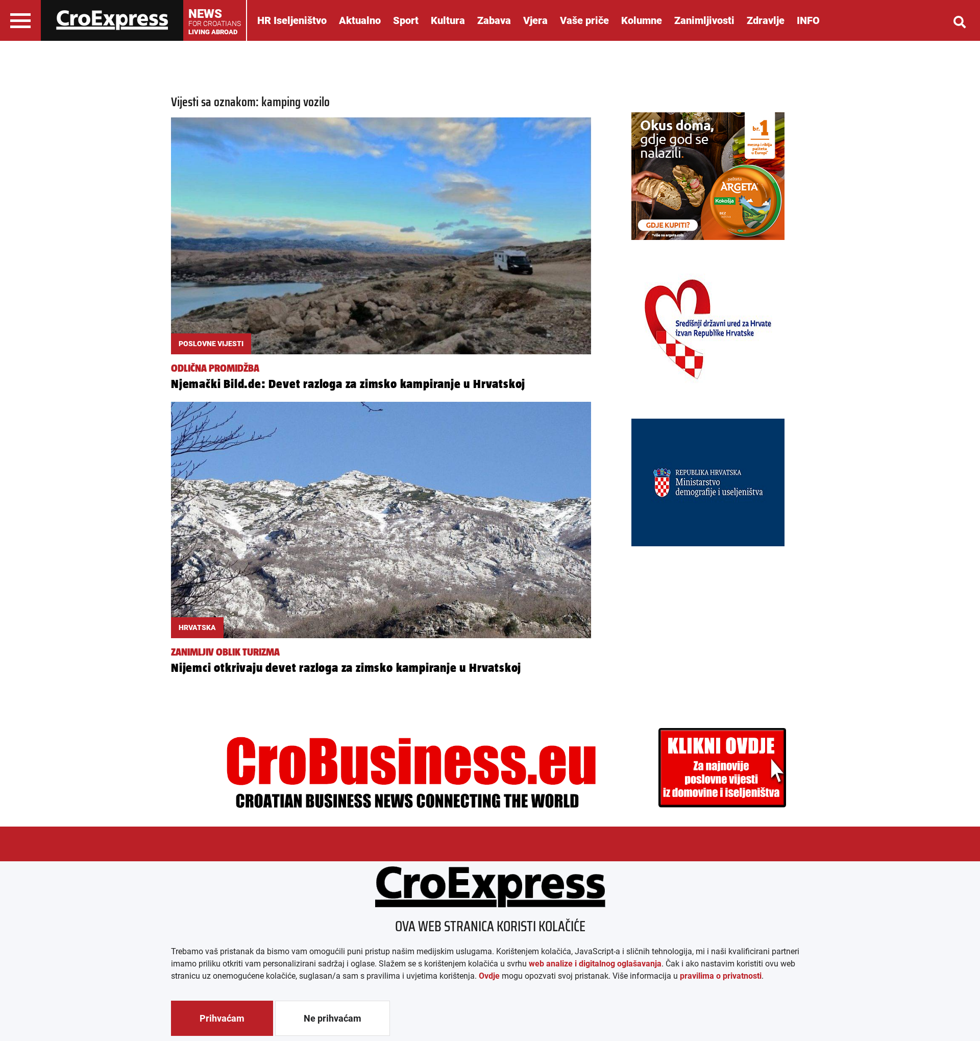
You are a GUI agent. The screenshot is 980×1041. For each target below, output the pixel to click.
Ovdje (489, 976)
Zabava (494, 20)
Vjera (535, 20)
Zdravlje (766, 20)
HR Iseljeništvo (292, 20)
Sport (406, 20)
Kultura (448, 20)
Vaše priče (584, 20)
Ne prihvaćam (332, 1018)
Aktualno (360, 20)
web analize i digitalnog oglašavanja (595, 964)
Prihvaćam (222, 1018)
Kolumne (641, 20)
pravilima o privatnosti (721, 976)
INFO (808, 20)
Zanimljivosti (704, 20)
